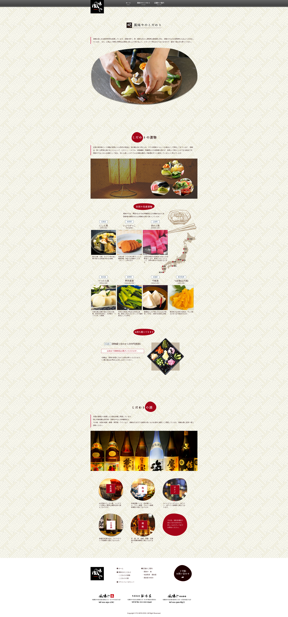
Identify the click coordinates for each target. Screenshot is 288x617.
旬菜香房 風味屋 (150, 575)
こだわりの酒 (124, 578)
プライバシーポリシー (126, 582)
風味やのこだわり (125, 572)
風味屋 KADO (148, 578)
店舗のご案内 (148, 568)
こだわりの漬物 (124, 575)
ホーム (121, 568)
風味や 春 (148, 572)
